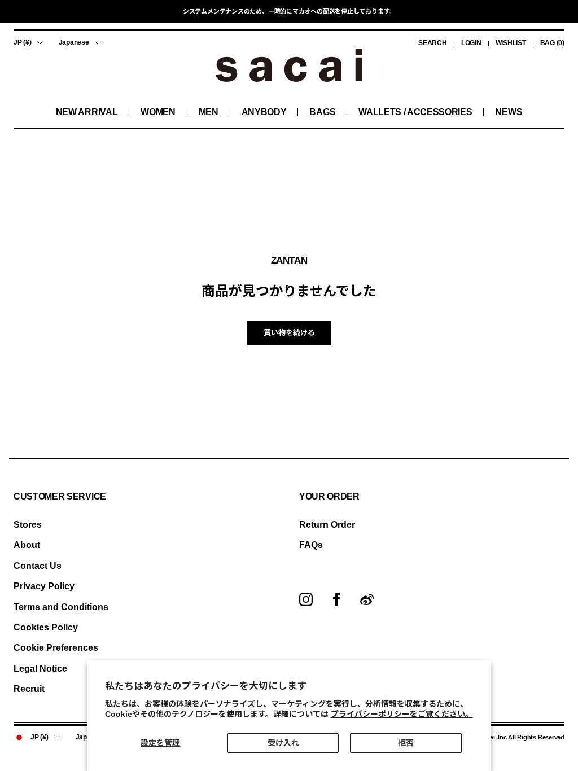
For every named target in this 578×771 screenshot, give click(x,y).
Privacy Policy (44, 586)
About (27, 545)
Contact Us (38, 566)
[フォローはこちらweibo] (367, 599)
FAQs (311, 545)
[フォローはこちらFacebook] (336, 599)
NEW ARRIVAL (86, 112)
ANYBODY (264, 112)
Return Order (327, 524)
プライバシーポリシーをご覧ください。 (402, 714)
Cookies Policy (46, 627)
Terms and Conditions (61, 607)
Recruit (29, 689)
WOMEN (158, 112)
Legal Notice (40, 668)
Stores (28, 524)
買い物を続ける (289, 332)
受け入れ (283, 742)
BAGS (322, 112)
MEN (208, 112)
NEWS (508, 112)
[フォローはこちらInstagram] (306, 599)
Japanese (74, 42)
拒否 (406, 742)
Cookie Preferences (56, 647)
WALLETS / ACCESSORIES (415, 112)
